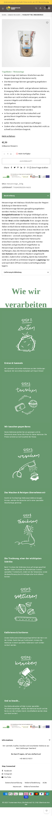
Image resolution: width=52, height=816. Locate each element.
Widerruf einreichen (31, 786)
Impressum (17, 786)
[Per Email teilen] (27, 167)
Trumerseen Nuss (22, 187)
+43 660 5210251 (26, 758)
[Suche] (36, 8)
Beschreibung (9, 195)
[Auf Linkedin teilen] (21, 167)
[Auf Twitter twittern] (14, 167)
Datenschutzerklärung (13, 782)
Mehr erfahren (8, 136)
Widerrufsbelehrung (32, 782)
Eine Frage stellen (39, 167)
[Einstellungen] (48, 8)
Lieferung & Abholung (12, 272)
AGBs (45, 782)
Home (4, 15)
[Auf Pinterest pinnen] (18, 167)
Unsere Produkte (14, 15)
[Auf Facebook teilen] (11, 167)
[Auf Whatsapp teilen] (24, 167)
